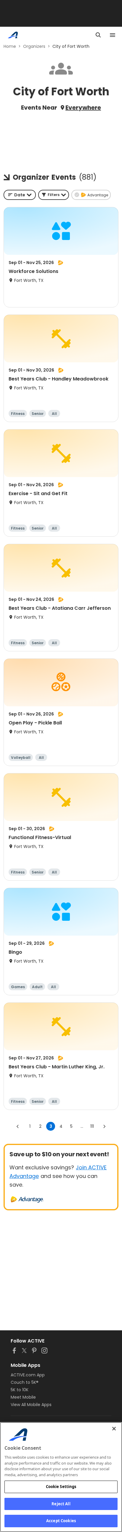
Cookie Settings (61, 1486)
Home (10, 46)
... (82, 1126)
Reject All (61, 1503)
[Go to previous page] (17, 1126)
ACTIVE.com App (28, 1375)
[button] (53, 195)
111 (92, 1126)
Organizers (34, 46)
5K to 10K (19, 1390)
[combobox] (20, 195)
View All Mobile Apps (31, 1405)
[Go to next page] (104, 1126)
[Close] (114, 1428)
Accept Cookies (61, 1520)
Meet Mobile (23, 1397)
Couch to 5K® (24, 1382)
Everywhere (83, 107)
